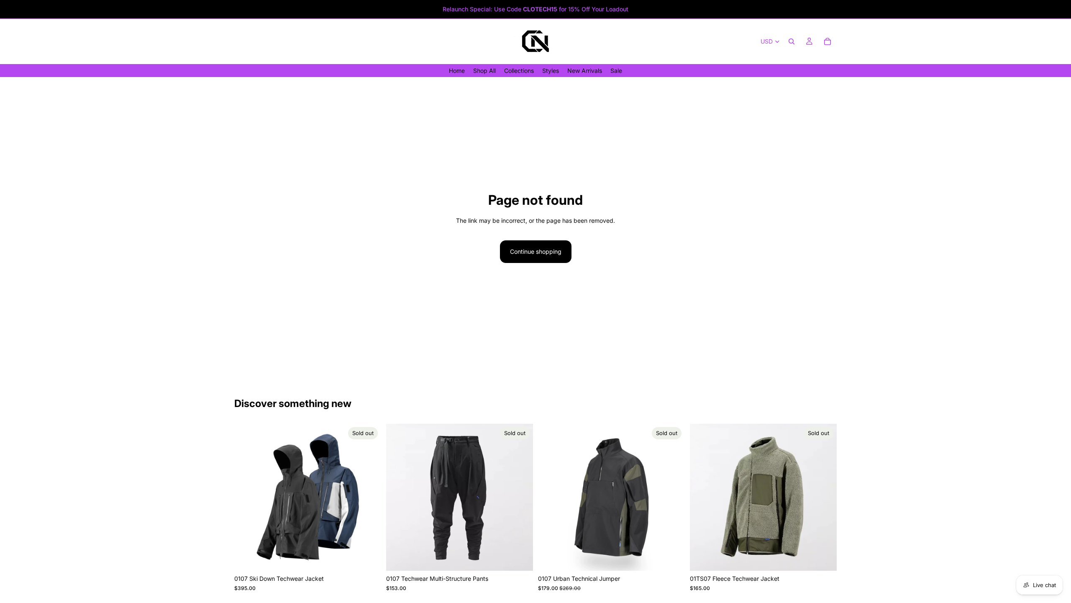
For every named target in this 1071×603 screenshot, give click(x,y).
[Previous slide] (246, 497)
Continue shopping (535, 251)
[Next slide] (368, 497)
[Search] (791, 41)
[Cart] (827, 41)
